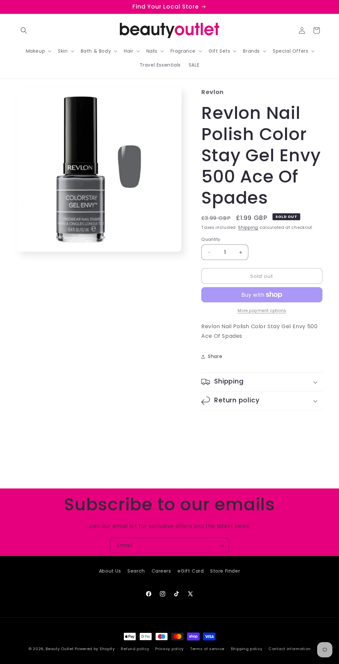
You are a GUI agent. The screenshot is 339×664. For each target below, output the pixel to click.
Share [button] (215, 356)
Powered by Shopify (95, 648)
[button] (24, 30)
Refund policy (135, 648)
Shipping (248, 227)
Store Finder (225, 571)
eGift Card (190, 571)
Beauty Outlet (59, 648)
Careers (161, 571)
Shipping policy (247, 648)
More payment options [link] (262, 310)
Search (136, 571)
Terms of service (207, 648)
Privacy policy (169, 648)
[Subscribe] (221, 545)
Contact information (289, 648)
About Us (110, 571)
